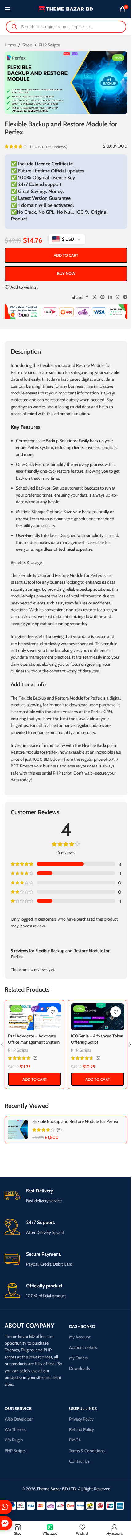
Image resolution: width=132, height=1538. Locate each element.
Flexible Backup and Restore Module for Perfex (75, 1121)
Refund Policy (81, 1429)
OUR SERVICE (18, 1408)
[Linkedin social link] (110, 297)
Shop (27, 45)
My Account (80, 1337)
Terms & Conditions (87, 1450)
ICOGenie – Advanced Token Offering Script (97, 1039)
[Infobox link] (66, 1196)
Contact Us (79, 1461)
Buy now (66, 273)
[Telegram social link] (125, 297)
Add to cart (66, 255)
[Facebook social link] (87, 297)
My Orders (78, 1358)
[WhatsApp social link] (117, 297)
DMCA (75, 1440)
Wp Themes (15, 1429)
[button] (34, 1079)
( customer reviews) (48, 146)
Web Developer (19, 1419)
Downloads (79, 1368)
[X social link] (95, 297)
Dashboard (82, 1326)
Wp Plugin (14, 1440)
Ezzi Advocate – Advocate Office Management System (34, 1039)
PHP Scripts (49, 45)
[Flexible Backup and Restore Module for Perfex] (18, 1129)
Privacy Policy (81, 1419)
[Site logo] (66, 8)
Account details (83, 1347)
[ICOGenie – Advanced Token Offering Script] (97, 1016)
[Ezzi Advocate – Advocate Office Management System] (34, 1016)
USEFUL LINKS (83, 1408)
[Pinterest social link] (103, 297)
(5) (97, 1058)
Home (10, 45)
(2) (35, 1058)
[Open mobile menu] (8, 9)
